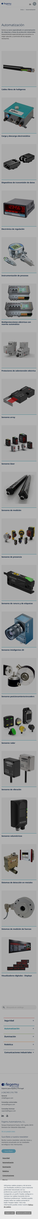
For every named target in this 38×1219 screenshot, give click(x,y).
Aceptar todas (9, 1213)
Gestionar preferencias (23, 1213)
